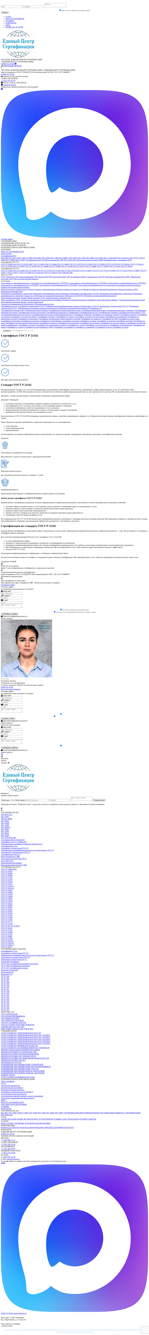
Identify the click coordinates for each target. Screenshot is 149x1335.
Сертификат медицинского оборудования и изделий (59, 319)
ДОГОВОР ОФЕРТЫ (87, 1119)
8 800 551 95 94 (7, 687)
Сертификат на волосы (30, 321)
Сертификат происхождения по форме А (102, 300)
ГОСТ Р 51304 (18, 271)
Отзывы (24, 298)
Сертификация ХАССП (34, 260)
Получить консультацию (10, 689)
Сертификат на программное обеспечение (22, 323)
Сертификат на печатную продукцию (90, 317)
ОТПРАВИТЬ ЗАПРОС (10, 748)
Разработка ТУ (96, 308)
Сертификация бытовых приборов (120, 310)
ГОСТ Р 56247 (86, 271)
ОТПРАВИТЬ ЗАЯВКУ (9, 614)
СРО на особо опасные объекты (25, 279)
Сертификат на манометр (85, 327)
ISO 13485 (55, 258)
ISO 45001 (37, 258)
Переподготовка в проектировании (42, 289)
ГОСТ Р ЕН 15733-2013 (70, 271)
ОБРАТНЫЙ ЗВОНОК (12, 66)
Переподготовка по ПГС (128, 289)
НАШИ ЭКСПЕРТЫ (25, 1119)
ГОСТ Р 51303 (6, 271)
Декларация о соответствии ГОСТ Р (114, 306)
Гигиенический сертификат (51, 300)
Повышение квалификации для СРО (84, 294)
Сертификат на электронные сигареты (51, 325)
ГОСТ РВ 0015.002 (65, 273)
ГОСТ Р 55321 (114, 266)
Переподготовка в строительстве (14, 289)
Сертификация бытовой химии (93, 310)
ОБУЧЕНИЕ (19, 1123)
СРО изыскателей (41, 277)
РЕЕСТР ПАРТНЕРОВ (15, 19)
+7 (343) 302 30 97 (8, 1149)
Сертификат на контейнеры (50, 321)
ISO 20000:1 (64, 258)
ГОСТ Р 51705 (75, 264)
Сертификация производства (12, 310)
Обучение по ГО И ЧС (74, 296)
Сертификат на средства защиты (113, 323)
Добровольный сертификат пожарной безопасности (38, 308)
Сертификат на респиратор (68, 323)
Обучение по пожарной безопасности (49, 296)
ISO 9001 (4, 1113)
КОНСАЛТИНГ (7, 1123)
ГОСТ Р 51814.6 (50, 273)
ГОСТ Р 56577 (13, 273)
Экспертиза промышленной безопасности (17, 304)
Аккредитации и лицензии (56, 298)
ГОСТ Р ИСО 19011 (125, 258)
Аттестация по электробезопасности (15, 283)
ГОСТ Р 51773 (42, 271)
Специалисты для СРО (95, 277)
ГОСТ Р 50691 (102, 266)
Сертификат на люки (88, 321)
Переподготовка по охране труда (69, 289)
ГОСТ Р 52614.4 (137, 264)
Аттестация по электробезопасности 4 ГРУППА (20, 285)
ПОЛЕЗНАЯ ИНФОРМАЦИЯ (31, 1128)
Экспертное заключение (30, 300)
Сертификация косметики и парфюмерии (62, 313)
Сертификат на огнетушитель (97, 325)
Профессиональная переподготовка (15, 287)
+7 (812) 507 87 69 (8, 81)
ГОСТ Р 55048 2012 (9, 264)
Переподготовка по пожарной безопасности (100, 289)
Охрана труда (28, 296)
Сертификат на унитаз (76, 325)
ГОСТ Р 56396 (110, 271)
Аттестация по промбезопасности (91, 285)
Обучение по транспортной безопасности (99, 296)
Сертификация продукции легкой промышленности (52, 315)
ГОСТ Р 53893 (54, 266)
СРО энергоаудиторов (57, 277)
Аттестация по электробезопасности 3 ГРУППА (127, 283)
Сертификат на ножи (124, 321)
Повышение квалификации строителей (16, 294)
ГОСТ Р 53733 (111, 264)
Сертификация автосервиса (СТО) (132, 313)
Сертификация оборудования (36, 310)
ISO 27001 (82, 258)
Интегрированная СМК (54, 260)
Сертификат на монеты (106, 321)
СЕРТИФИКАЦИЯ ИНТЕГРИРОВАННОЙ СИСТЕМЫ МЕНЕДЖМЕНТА (94, 1113)
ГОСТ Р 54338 (30, 266)
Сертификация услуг (9, 306)
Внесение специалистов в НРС (117, 277)
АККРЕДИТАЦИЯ (8, 1119)
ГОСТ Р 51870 (87, 264)
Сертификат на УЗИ (110, 319)
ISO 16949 (46, 258)
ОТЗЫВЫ (10, 21)
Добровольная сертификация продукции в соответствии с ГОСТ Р (72, 306)
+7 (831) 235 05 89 (8, 1153)
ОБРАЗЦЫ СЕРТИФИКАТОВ (56, 1128)
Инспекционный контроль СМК (90, 260)
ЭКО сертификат (8, 300)
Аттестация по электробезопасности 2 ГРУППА (88, 283)
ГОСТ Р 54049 (42, 266)
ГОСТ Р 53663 (18, 266)
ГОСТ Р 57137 (98, 271)
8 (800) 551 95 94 (7, 64)
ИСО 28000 (10, 260)
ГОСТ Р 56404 (51, 264)
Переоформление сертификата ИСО (117, 260)
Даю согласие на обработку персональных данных (76, 10)
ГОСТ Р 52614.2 (123, 264)
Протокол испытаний (67, 308)
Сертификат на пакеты (65, 317)
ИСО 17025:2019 (110, 258)
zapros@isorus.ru (9, 85)
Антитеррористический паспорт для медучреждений (22, 302)
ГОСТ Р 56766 (126, 266)
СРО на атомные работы (76, 277)
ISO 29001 (73, 258)
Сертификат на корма (70, 321)
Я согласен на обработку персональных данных (76, 610)
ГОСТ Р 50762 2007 (25, 264)
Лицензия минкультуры (44, 304)
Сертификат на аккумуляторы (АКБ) (38, 327)
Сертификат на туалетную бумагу (23, 317)
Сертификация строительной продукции (64, 310)
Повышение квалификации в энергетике (116, 294)
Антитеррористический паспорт (132, 300)
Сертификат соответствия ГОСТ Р (32, 306)
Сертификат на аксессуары (128, 319)
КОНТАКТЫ (11, 23)
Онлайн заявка (7, 239)
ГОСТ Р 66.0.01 (37, 273)
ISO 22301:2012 (70, 260)
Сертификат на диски (14, 327)
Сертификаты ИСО (8, 256)
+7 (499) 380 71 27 (8, 1140)
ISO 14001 (17, 258)
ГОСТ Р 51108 (25, 273)
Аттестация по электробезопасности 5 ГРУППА (59, 285)
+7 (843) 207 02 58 (8, 1157)
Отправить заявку (8, 585)
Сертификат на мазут (128, 315)
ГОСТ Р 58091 (134, 271)
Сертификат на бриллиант (27, 319)
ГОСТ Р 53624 (6, 266)
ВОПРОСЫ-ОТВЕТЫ (10, 1128)
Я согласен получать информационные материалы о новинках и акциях (76, 612)
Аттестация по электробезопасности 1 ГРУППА (49, 283)
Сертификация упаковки (108, 313)
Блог (69, 298)
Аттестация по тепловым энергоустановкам (123, 285)
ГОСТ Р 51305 (30, 271)
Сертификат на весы (103, 327)
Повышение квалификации (12, 292)
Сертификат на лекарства (91, 319)
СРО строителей (7, 277)
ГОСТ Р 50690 (63, 264)
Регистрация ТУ (83, 308)
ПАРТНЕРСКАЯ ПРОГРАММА (38, 1123)
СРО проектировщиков (24, 277)
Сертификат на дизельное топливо (106, 315)
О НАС (8, 17)
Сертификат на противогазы (120, 325)
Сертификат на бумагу (47, 317)
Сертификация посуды (89, 313)
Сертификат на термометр (63, 327)
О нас (43, 298)
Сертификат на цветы (27, 325)
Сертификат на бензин (82, 315)
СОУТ (17, 300)
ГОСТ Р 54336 (66, 266)
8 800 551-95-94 (7, 1313)
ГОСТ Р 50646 (90, 266)
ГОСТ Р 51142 (122, 271)
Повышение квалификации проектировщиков (51, 294)
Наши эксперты (33, 298)
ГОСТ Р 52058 (99, 264)
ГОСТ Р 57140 (54, 271)
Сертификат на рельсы (48, 323)
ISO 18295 (99, 258)
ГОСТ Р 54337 (78, 266)
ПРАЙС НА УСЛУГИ (14, 27)
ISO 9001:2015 (6, 258)
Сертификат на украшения (115, 317)
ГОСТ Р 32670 (39, 264)
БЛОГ (8, 25)
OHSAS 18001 (27, 258)
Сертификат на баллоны (10, 321)
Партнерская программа (10, 298)
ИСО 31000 (20, 260)
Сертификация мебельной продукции (16, 315)
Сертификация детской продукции (32, 313)
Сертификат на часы (120, 327)
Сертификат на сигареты (90, 323)
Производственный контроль (74, 300)
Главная (6, 331)
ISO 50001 (90, 258)
